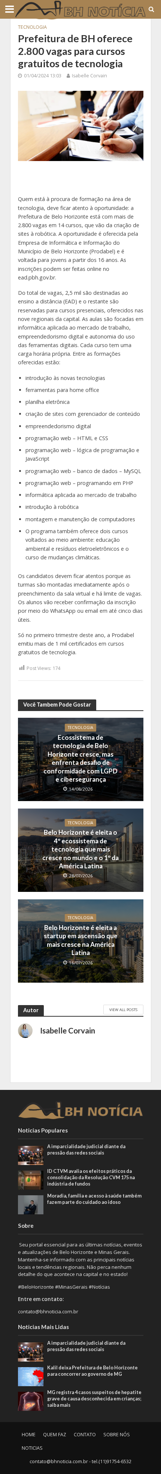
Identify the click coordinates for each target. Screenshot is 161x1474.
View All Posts (123, 1009)
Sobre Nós (116, 1434)
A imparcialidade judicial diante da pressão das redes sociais (86, 1150)
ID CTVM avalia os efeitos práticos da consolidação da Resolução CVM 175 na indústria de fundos (91, 1177)
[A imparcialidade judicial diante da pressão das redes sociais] (31, 1155)
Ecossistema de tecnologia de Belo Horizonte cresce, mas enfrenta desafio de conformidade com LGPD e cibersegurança (80, 758)
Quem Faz (54, 1434)
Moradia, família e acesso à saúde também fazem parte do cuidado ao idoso (94, 1199)
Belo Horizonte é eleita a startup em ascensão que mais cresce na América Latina (81, 940)
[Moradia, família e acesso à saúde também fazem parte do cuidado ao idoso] (31, 1204)
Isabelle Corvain (89, 75)
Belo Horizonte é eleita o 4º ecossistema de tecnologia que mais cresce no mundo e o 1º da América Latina (80, 849)
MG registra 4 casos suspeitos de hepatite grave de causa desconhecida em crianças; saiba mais (94, 1399)
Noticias (32, 1448)
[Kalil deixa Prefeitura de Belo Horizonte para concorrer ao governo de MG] (31, 1376)
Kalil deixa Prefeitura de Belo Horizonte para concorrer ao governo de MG (92, 1371)
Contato (85, 1434)
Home (29, 1434)
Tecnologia (32, 27)
